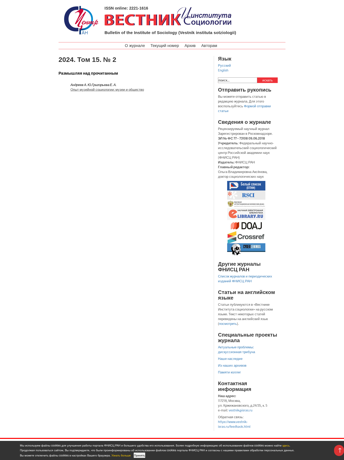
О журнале (135, 45)
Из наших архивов (232, 365)
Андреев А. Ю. (81, 85)
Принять (139, 455)
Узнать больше (121, 455)
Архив (191, 45)
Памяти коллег (229, 372)
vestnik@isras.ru (240, 410)
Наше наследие (230, 358)
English (223, 70)
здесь (285, 445)
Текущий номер (165, 45)
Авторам (209, 45)
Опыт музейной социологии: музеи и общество (107, 89)
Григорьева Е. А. (104, 85)
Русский (224, 65)
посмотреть (228, 323)
